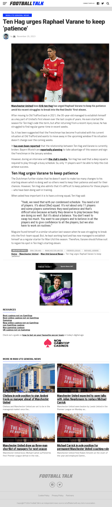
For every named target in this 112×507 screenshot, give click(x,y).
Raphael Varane (91, 250)
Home (14, 253)
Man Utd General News (52, 253)
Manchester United (22, 106)
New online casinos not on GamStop (21, 322)
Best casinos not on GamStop (17, 315)
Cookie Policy (43, 495)
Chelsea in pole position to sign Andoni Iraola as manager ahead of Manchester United (26, 399)
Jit (14, 36)
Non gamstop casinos (13, 327)
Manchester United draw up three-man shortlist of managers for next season (25, 447)
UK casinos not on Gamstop (16, 329)
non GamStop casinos (13, 325)
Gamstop (7, 320)
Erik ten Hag (46, 106)
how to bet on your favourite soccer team (43, 335)
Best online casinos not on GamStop (21, 317)
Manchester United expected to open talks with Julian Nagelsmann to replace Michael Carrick (81, 399)
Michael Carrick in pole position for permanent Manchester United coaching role (83, 447)
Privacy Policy (57, 495)
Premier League (73, 250)
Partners (70, 495)
